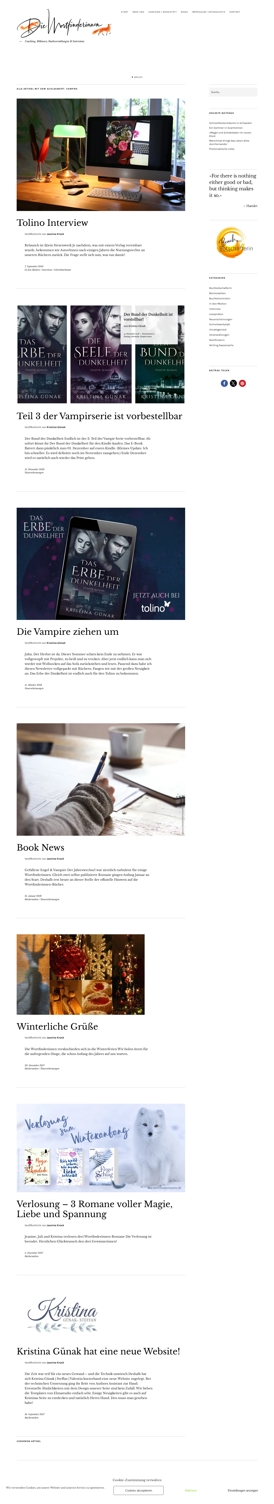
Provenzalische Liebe (221, 148)
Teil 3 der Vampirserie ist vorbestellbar (99, 416)
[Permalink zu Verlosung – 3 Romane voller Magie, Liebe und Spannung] (101, 1191)
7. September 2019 (34, 266)
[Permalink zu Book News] (101, 834)
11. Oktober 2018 (33, 685)
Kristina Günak (56, 427)
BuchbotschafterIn (220, 287)
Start (124, 12)
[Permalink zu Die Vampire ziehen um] (101, 619)
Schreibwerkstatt (62, 269)
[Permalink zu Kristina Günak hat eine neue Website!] (65, 1338)
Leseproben (216, 314)
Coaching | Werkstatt (162, 12)
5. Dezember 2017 (34, 1252)
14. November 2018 (34, 469)
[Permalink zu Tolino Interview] (101, 210)
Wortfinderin (217, 339)
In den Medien (32, 269)
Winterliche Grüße (57, 1026)
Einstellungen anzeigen (243, 1490)
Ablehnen (191, 1490)
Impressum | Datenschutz (208, 12)
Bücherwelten (32, 899)
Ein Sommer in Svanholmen (226, 127)
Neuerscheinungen (34, 472)
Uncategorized (217, 329)
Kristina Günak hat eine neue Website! (98, 1351)
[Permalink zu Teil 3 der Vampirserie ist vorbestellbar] (101, 403)
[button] (224, 383)
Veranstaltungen (219, 334)
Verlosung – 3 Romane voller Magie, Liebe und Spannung (95, 1209)
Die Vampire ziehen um (68, 632)
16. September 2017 (35, 1414)
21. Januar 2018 (33, 896)
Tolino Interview (52, 223)
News (184, 12)
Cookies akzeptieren (138, 1490)
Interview (47, 269)
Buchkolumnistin (219, 298)
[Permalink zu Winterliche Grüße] (81, 1014)
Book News (40, 847)
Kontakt (234, 12)
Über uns (138, 12)
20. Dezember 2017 (35, 1065)
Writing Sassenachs (221, 345)
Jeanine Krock (55, 233)
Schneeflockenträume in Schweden (230, 122)
